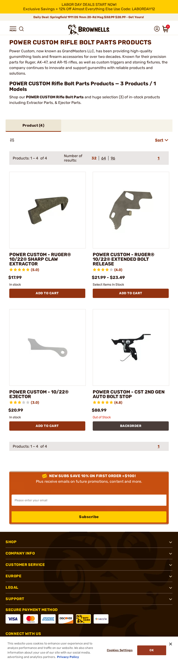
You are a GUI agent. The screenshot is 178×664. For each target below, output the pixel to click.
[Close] (170, 644)
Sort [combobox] (159, 140)
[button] (13, 29)
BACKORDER (131, 426)
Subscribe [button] (89, 517)
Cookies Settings (120, 650)
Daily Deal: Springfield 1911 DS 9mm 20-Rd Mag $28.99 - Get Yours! (89, 17)
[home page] (89, 29)
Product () (33, 125)
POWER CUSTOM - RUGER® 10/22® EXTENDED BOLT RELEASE (123, 259)
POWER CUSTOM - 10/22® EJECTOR (39, 394)
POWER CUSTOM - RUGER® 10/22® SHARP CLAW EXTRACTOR (40, 259)
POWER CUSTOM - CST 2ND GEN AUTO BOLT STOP (129, 394)
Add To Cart (47, 293)
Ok (151, 650)
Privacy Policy (68, 657)
